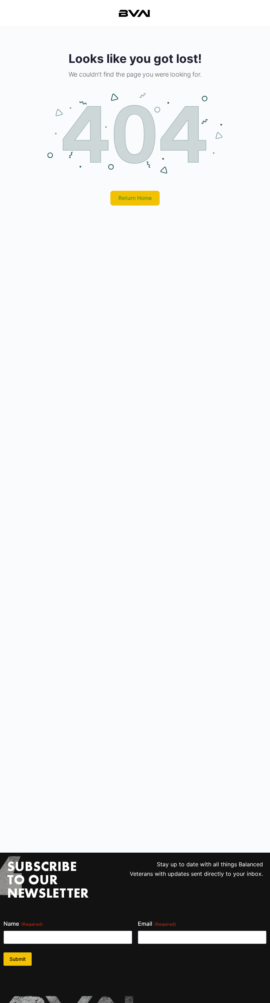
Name (23, 923)
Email (157, 923)
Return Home (135, 198)
